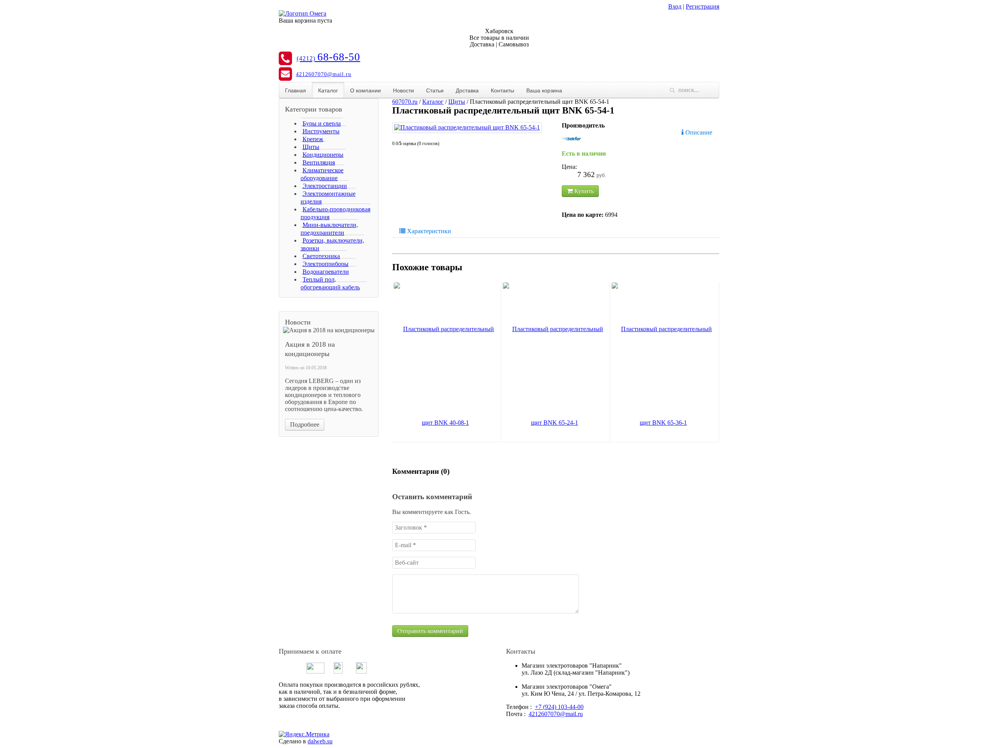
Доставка (467, 90)
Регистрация (702, 6)
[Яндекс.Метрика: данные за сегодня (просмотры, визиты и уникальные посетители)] (304, 734)
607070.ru (405, 101)
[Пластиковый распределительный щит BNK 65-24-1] (554, 376)
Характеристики (428, 231)
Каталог (328, 90)
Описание (698, 132)
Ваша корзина (544, 90)
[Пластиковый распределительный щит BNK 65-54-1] (467, 127)
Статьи (435, 90)
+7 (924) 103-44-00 (559, 707)
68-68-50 (328, 57)
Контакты (502, 90)
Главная (295, 90)
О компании (365, 90)
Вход (674, 6)
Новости (403, 90)
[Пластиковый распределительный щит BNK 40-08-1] (445, 376)
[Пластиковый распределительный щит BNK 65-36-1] (663, 376)
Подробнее (304, 424)
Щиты (456, 101)
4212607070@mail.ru (323, 74)
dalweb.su (320, 741)
